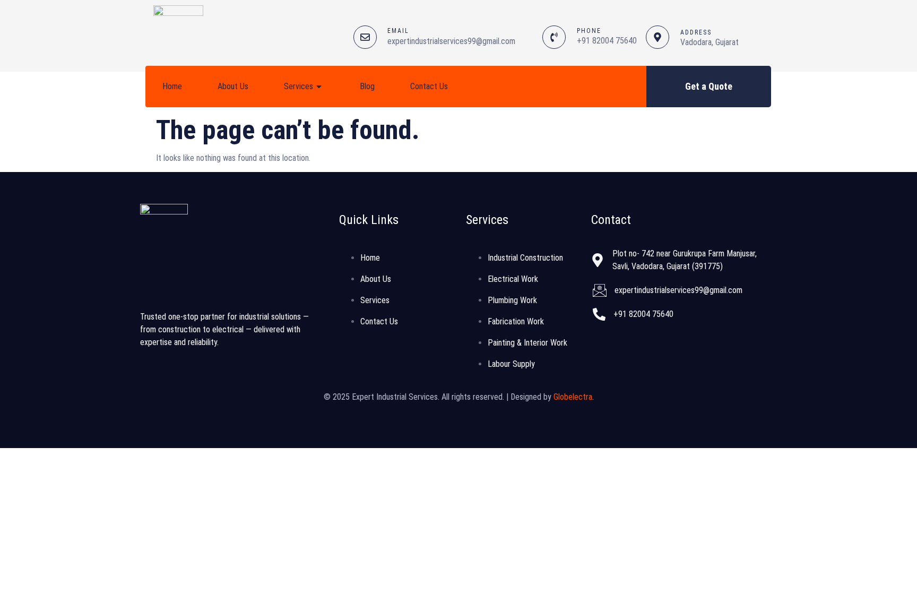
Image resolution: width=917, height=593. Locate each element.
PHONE (589, 31)
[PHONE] (554, 37)
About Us (233, 86)
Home (172, 86)
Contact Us (429, 86)
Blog (367, 86)
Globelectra (572, 397)
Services (298, 86)
